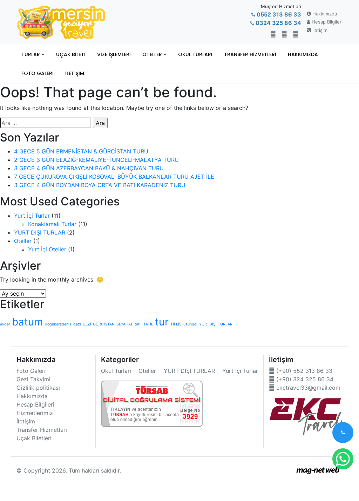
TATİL (148, 324)
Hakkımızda (324, 14)
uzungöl (190, 324)
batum (27, 322)
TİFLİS (176, 324)
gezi (77, 324)
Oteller (152, 54)
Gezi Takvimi (33, 379)
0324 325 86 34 (277, 22)
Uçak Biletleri (34, 438)
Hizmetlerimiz (34, 412)
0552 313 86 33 (278, 14)
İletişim (319, 30)
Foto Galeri (37, 73)
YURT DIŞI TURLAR (39, 232)
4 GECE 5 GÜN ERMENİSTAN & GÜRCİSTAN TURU (81, 151)
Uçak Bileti (71, 54)
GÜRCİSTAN (104, 324)
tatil (138, 324)
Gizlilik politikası (38, 387)
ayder (5, 324)
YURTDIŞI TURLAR (215, 324)
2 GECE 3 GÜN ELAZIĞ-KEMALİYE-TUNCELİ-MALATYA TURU (96, 159)
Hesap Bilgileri (326, 22)
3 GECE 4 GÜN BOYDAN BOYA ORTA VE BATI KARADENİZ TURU (99, 185)
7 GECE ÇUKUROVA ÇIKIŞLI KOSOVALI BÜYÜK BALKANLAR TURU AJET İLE (114, 176)
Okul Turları (195, 54)
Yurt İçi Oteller (47, 249)
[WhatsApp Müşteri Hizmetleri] (342, 458)
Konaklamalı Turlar (52, 224)
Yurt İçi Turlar (32, 215)
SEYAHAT (124, 324)
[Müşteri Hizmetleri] (342, 432)
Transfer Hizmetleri (250, 54)
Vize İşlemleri (114, 54)
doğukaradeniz (58, 324)
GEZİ (87, 324)
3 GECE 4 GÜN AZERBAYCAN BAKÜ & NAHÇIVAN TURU (89, 168)
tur (162, 322)
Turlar (31, 54)
